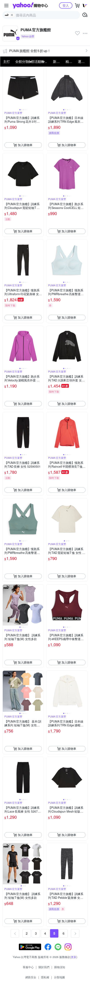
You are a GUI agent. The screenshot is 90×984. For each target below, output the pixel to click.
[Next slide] (41, 87)
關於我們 (44, 967)
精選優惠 (71, 61)
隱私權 (45, 977)
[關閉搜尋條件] (12, 15)
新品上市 (58, 61)
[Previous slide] (5, 87)
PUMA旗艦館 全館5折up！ (30, 50)
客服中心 (28, 967)
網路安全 (30, 977)
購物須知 (59, 967)
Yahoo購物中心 (30, 5)
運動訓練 (83, 61)
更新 (73, 957)
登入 (66, 5)
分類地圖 (59, 977)
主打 (6, 61)
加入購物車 (25, 145)
